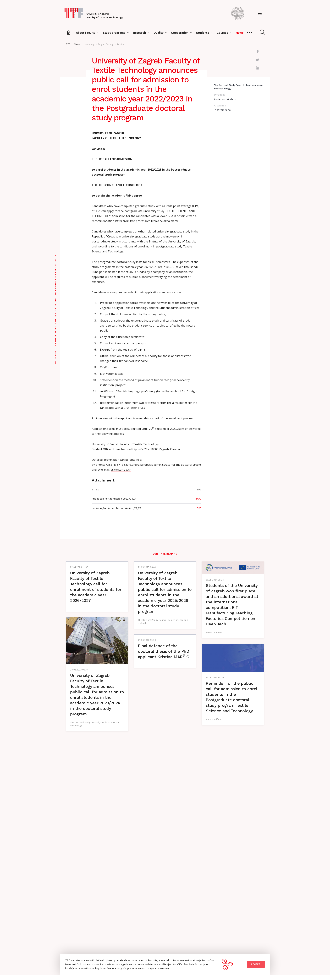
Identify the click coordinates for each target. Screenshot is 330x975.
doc (198, 498)
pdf (199, 508)
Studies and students (224, 99)
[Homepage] (68, 33)
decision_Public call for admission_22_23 (116, 508)
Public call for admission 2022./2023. (114, 498)
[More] (249, 33)
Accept (256, 964)
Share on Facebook (257, 51)
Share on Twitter (257, 60)
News (77, 44)
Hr (260, 13)
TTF (68, 44)
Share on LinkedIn (257, 68)
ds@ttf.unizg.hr (121, 470)
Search (262, 32)
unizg (237, 13)
